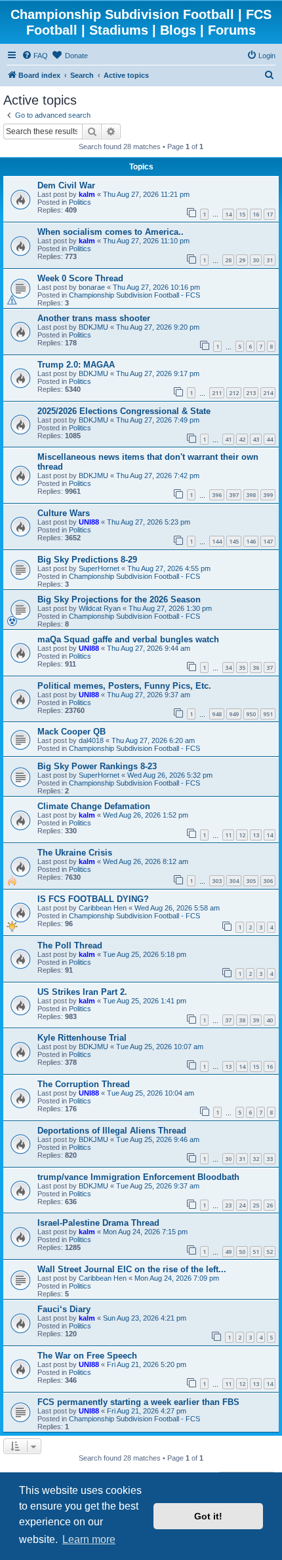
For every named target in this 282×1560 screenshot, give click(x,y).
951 (268, 714)
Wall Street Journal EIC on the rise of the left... (131, 1269)
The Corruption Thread (83, 1084)
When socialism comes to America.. (110, 232)
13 (255, 835)
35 (242, 667)
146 (251, 541)
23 (228, 1205)
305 (251, 880)
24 (242, 1205)
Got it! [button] (208, 1516)
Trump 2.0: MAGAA (76, 365)
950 (251, 714)
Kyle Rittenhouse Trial (82, 1038)
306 (268, 880)
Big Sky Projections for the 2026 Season (119, 599)
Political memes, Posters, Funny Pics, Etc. (124, 686)
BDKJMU (93, 327)
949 (234, 714)
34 (228, 667)
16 (255, 214)
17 (269, 214)
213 (251, 393)
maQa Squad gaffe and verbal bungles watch (128, 639)
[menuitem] (35, 55)
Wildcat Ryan (100, 608)
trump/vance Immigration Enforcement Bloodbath (138, 1177)
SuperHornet (99, 568)
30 (255, 260)
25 (255, 1205)
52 (269, 1251)
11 (228, 835)
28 (228, 260)
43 (255, 439)
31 (269, 260)
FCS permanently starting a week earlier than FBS (138, 1402)
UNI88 (89, 522)
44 (269, 439)
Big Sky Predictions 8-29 (87, 559)
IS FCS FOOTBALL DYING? (93, 899)
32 (255, 1158)
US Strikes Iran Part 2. (82, 992)
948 (217, 714)
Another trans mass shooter (93, 318)
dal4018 (91, 740)
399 (268, 495)
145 (234, 541)
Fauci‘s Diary (64, 1309)
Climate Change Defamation (93, 806)
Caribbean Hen (103, 908)
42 (242, 439)
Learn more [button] (88, 1539)
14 (228, 214)
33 (269, 1158)
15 (242, 214)
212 (234, 393)
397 (234, 495)
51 (255, 1251)
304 (234, 880)
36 (255, 667)
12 (242, 835)
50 (242, 1251)
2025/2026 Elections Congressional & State (124, 411)
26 (269, 1205)
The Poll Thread (69, 945)
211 (217, 393)
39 (255, 1020)
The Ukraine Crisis (74, 853)
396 (217, 495)
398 (251, 495)
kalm (87, 194)
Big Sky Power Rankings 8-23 (97, 766)
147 (268, 541)
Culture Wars (63, 513)
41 (228, 439)
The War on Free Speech (87, 1356)
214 (268, 393)
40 (269, 1020)
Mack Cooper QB (71, 732)
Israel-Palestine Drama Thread (98, 1223)
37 (269, 667)
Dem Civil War (66, 185)
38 (242, 1020)
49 (228, 1251)
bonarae (92, 287)
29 (242, 260)
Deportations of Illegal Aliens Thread (111, 1130)
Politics (80, 202)
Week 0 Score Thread (80, 278)
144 (217, 541)
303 (217, 880)
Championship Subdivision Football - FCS (134, 295)
